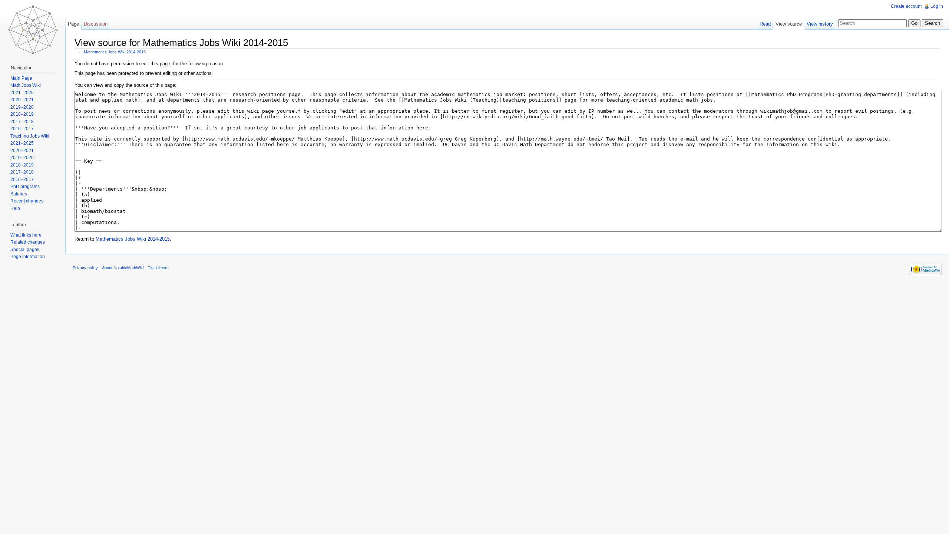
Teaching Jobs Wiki (29, 136)
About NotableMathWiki (122, 268)
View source (789, 24)
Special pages (24, 249)
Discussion (96, 24)
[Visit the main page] (32, 29)
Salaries (18, 194)
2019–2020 (22, 107)
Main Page (21, 78)
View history (820, 24)
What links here (26, 235)
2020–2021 (22, 99)
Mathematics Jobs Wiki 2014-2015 (115, 52)
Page (73, 24)
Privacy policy (85, 268)
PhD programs (25, 186)
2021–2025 (22, 92)
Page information (27, 256)
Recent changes (26, 201)
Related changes (27, 242)
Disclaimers (158, 268)
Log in (936, 6)
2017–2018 (22, 121)
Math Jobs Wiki (25, 85)
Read (765, 24)
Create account (906, 6)
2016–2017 (22, 128)
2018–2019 (22, 114)
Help (15, 208)
